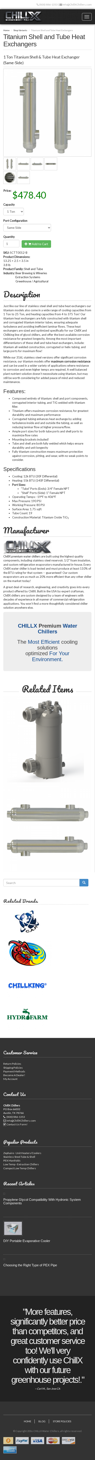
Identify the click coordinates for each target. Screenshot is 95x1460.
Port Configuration (15, 220)
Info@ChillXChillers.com (77, 4)
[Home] (23, 17)
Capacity (9, 204)
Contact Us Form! (17, 1124)
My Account (10, 1079)
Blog (42, 1421)
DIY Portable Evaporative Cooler (26, 1241)
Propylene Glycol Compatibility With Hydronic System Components (42, 1201)
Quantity (9, 236)
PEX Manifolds (12, 1160)
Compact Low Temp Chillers (19, 1168)
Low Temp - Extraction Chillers (21, 1164)
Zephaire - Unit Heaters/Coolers (22, 1153)
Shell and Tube (33, 269)
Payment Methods (14, 1071)
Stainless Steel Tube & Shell (19, 1156)
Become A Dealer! (14, 1075)
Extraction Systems (27, 277)
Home (6, 30)
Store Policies (62, 1421)
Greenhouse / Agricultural (31, 281)
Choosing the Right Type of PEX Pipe (30, 1265)
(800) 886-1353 (48, 4)
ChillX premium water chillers (21, 556)
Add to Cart (39, 244)
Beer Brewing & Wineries (31, 273)
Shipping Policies (13, 1067)
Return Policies (12, 1063)
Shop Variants (20, 30)
